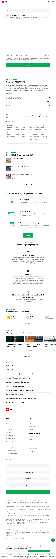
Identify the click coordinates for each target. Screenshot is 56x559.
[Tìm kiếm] (49, 2)
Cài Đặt (17, 551)
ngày (8, 55)
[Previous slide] (25, 147)
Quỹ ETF (8, 432)
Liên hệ (31, 429)
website (43, 515)
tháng (16, 55)
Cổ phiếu (8, 426)
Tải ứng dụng (28, 65)
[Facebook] (7, 414)
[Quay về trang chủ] (6, 5)
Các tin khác (27, 184)
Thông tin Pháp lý (33, 448)
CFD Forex (9, 424)
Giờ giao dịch (7, 115)
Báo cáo (31, 439)
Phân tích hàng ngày (11, 453)
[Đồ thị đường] (45, 55)
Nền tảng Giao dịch (34, 426)
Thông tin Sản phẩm (11, 441)
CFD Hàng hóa (10, 421)
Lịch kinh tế (9, 456)
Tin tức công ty (33, 451)
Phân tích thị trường (11, 450)
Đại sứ (30, 424)
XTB (30, 421)
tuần (12, 55)
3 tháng (21, 55)
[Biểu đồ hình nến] (48, 55)
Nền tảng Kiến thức (11, 448)
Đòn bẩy (8, 106)
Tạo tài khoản (28, 492)
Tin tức (31, 436)
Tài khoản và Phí (10, 438)
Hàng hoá (11, 5)
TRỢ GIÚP (8, 459)
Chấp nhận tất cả (39, 551)
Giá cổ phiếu (32, 442)
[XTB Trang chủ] (4, 2)
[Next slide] (31, 147)
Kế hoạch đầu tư (10, 435)
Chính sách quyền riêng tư (16, 548)
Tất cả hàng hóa (27, 323)
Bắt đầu (28, 235)
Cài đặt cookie (24, 539)
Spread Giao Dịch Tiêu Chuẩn (13, 97)
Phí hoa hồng (9, 110)
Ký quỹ (8, 102)
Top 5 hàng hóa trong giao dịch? (15, 402)
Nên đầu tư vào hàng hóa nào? (14, 394)
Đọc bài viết (27, 356)
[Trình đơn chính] (53, 2)
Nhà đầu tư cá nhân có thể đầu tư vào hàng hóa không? (21, 398)
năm (26, 55)
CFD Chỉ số (9, 429)
